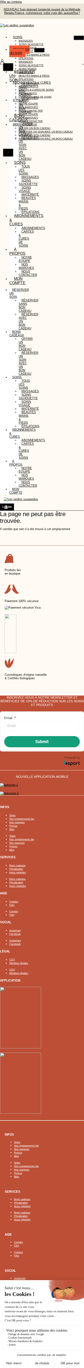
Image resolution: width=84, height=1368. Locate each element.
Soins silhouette (31, 44)
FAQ (11, 905)
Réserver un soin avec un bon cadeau (46, 131)
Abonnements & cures (26, 220)
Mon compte (17, 281)
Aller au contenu (11, 1)
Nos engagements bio (21, 818)
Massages (26, 40)
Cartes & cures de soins (36, 89)
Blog (11, 829)
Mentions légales (18, 963)
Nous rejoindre (17, 872)
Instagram (15, 930)
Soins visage (25, 189)
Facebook (15, 934)
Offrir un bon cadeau (34, 128)
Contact (13, 901)
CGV (12, 959)
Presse (13, 825)
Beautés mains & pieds (34, 54)
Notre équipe (28, 103)
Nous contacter (28, 273)
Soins (17, 37)
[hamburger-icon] (79, 37)
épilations (30, 426)
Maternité (30, 194)
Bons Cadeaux (18, 118)
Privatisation (16, 869)
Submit (42, 741)
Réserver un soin (19, 51)
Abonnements (28, 86)
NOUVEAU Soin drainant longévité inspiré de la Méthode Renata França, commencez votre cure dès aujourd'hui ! (42, 11)
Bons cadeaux (17, 865)
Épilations (26, 58)
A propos (17, 251)
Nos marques (28, 107)
